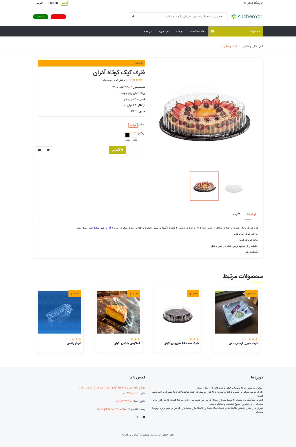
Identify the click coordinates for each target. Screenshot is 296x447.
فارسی (64, 3)
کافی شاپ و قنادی (252, 46)
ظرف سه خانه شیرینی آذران (181, 343)
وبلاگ (179, 31)
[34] (39, 150)
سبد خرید (163, 31)
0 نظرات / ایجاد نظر (114, 80)
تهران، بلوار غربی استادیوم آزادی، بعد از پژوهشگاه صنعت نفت (112, 388)
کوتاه (133, 125)
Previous (158, 116)
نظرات (236, 214)
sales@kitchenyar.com (111, 409)
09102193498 (123, 401)
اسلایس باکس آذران (127, 343)
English (53, 3)
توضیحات (250, 214)
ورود (58, 17)
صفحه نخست (197, 31)
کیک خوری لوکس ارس (243, 343)
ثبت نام (41, 17)
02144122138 (130, 394)
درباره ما (147, 31)
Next (251, 116)
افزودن (116, 150)
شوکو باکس (73, 343)
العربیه (39, 3)
